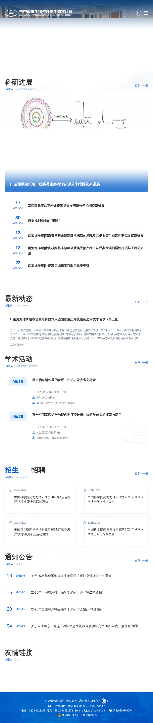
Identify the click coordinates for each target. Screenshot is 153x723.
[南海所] (76, 674)
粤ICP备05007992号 (120, 710)
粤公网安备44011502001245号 (79, 714)
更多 (137, 85)
